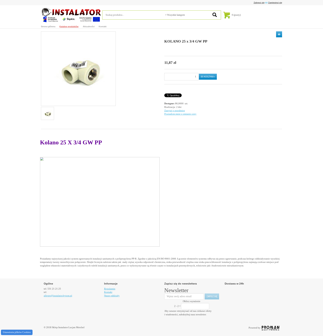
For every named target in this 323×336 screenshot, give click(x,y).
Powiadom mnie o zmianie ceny (180, 113)
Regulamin (109, 288)
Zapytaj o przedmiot (174, 110)
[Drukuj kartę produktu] (279, 34)
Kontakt (103, 26)
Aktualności (89, 26)
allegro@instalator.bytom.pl (58, 295)
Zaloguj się (259, 2)
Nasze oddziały (112, 295)
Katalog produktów (69, 26)
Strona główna (48, 26)
